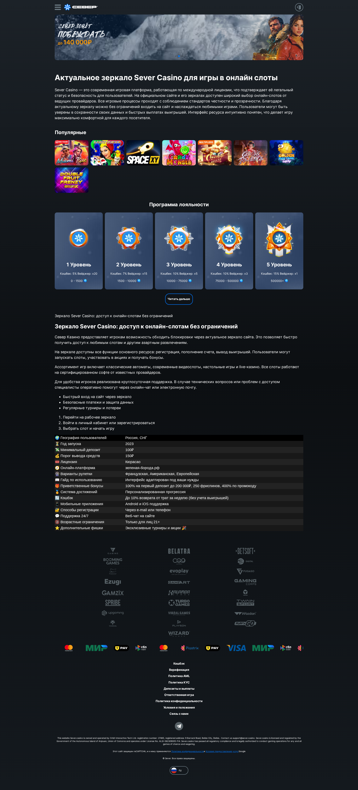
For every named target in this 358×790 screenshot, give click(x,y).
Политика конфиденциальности (187, 751)
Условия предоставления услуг (222, 751)
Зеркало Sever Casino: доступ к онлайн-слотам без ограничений (114, 316)
